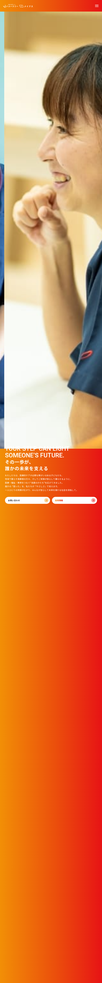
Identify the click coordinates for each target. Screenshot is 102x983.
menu (97, 6)
